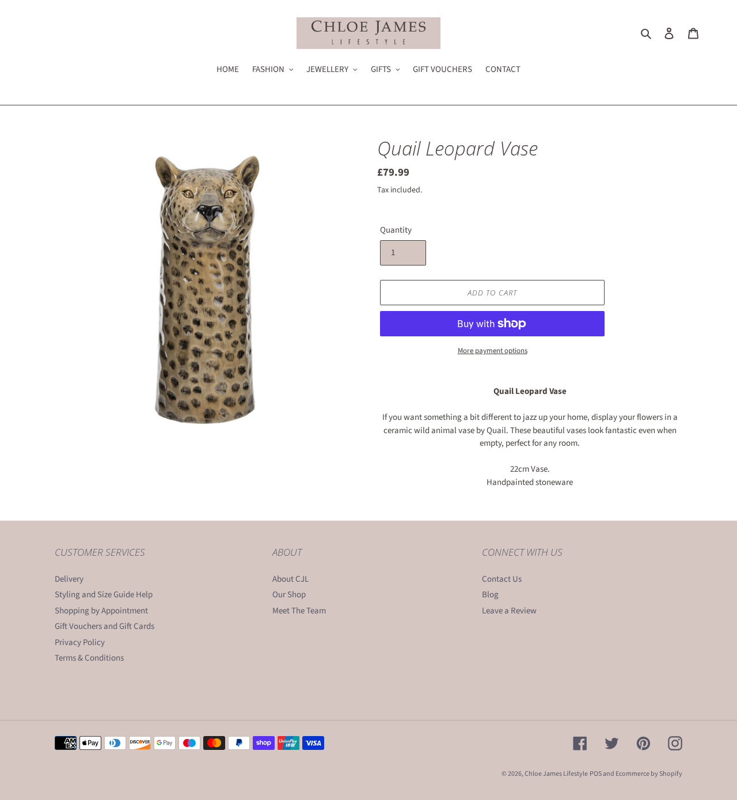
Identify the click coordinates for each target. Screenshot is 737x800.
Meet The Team (299, 611)
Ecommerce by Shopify (649, 774)
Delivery (69, 579)
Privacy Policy (80, 642)
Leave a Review (509, 611)
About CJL (290, 579)
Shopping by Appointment (101, 611)
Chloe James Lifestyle (556, 774)
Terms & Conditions (89, 658)
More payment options (492, 351)
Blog (490, 595)
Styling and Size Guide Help (104, 595)
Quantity (396, 230)
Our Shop (289, 595)
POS (596, 774)
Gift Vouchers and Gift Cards (104, 626)
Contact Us (502, 579)
